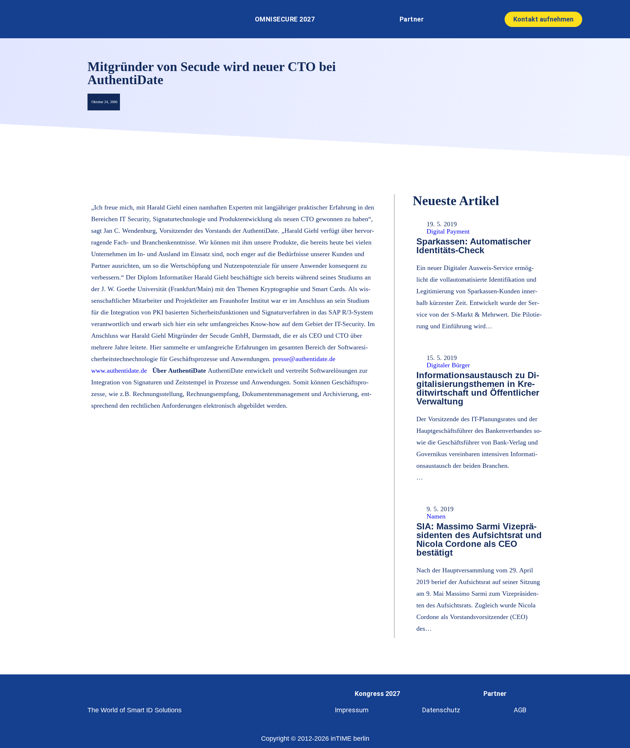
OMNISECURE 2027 (285, 19)
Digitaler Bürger (448, 365)
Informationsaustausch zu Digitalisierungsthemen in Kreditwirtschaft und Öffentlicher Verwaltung (477, 388)
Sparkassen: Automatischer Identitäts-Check (473, 245)
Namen (436, 516)
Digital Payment (448, 231)
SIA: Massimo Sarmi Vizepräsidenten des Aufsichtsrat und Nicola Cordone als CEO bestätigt (479, 539)
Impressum (352, 710)
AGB (520, 710)
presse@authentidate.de (304, 359)
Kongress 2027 (377, 693)
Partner (412, 19)
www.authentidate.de (120, 370)
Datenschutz (441, 710)
